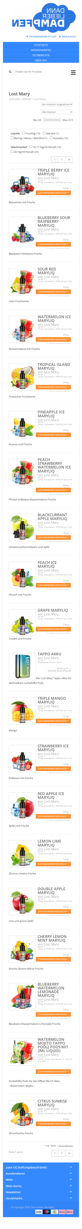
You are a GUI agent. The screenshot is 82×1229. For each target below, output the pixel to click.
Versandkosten (66, 1145)
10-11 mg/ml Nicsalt (46, 147)
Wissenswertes (41, 50)
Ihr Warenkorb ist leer (43, 36)
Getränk (52, 133)
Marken (26, 99)
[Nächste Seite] (69, 159)
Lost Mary (40, 99)
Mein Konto (68, 36)
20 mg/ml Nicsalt (26, 152)
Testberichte (41, 55)
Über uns (41, 60)
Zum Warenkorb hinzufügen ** (53, 193)
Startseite (41, 45)
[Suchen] (10, 72)
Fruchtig (32, 133)
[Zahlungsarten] (39, 1211)
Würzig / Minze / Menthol (30, 138)
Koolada (60, 138)
